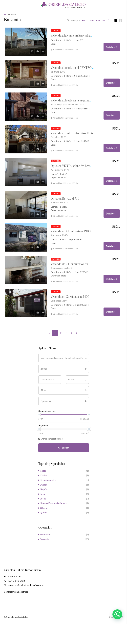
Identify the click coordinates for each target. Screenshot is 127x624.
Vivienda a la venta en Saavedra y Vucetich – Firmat (83, 36)
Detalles (110, 47)
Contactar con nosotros (15, 591)
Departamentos (48, 480)
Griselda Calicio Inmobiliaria (65, 49)
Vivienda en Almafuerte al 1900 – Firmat (76, 231)
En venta (44, 539)
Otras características (51, 438)
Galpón (43, 489)
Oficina (43, 507)
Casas (43, 470)
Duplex (43, 484)
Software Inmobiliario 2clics (16, 617)
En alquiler (45, 534)
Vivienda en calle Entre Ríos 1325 (72, 133)
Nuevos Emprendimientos (53, 503)
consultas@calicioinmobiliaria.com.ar (26, 585)
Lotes (43, 498)
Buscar (65, 447)
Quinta (43, 512)
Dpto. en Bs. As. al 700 (65, 199)
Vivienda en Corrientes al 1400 (70, 297)
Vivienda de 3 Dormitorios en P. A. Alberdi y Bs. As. (83, 264)
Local (42, 493)
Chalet (43, 475)
